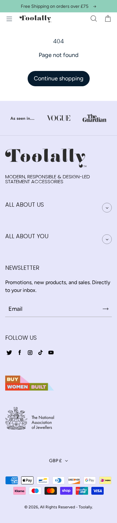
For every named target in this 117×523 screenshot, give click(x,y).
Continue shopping (59, 78)
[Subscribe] (106, 309)
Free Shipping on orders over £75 (54, 6)
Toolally (85, 507)
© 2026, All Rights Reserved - (51, 507)
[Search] (94, 19)
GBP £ (55, 460)
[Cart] (108, 19)
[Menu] (9, 19)
